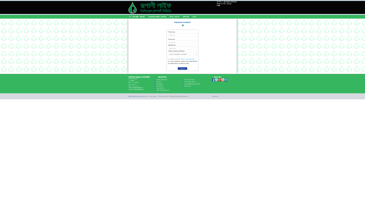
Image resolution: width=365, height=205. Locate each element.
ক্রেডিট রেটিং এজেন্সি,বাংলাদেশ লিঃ (162, 90)
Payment (182, 68)
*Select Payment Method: (176, 51)
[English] (219, 5)
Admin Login (152, 96)
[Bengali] (217, 5)
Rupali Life (185, 96)
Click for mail (187, 86)
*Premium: (171, 39)
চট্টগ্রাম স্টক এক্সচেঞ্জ (160, 88)
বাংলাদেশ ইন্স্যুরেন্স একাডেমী (189, 79)
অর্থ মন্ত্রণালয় (158, 81)
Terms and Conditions (188, 59)
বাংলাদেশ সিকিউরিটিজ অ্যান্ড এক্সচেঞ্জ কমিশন (192, 84)
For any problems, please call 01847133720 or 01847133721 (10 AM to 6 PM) (182, 62)
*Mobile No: (172, 45)
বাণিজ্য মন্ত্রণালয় (159, 84)
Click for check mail (163, 96)
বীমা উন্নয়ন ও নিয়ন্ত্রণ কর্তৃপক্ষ (161, 79)
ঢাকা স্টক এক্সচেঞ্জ (159, 86)
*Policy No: (171, 32)
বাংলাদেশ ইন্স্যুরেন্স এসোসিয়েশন (189, 81)
